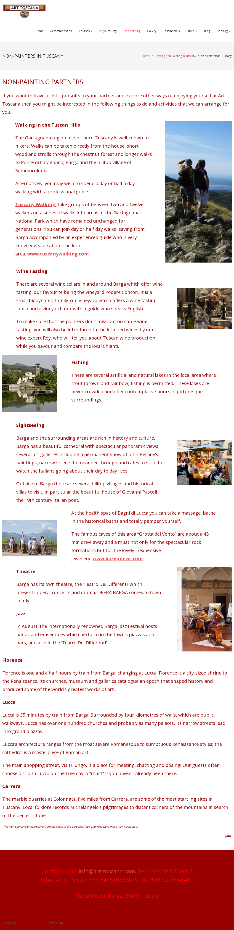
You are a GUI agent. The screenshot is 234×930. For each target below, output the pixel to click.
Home (39, 31)
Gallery (151, 31)
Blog (207, 31)
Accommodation (61, 31)
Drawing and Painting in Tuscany (175, 56)
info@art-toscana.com (107, 871)
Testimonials (171, 31)
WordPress (72, 923)
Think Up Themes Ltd (31, 923)
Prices (190, 31)
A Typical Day (108, 31)
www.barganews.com (118, 558)
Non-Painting (132, 31)
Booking (222, 31)
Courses (84, 31)
